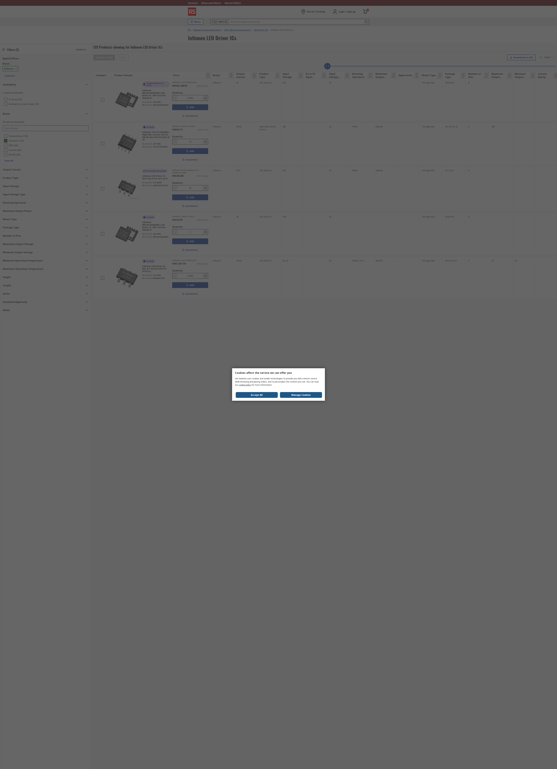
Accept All (257, 395)
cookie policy (245, 384)
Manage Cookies (301, 395)
